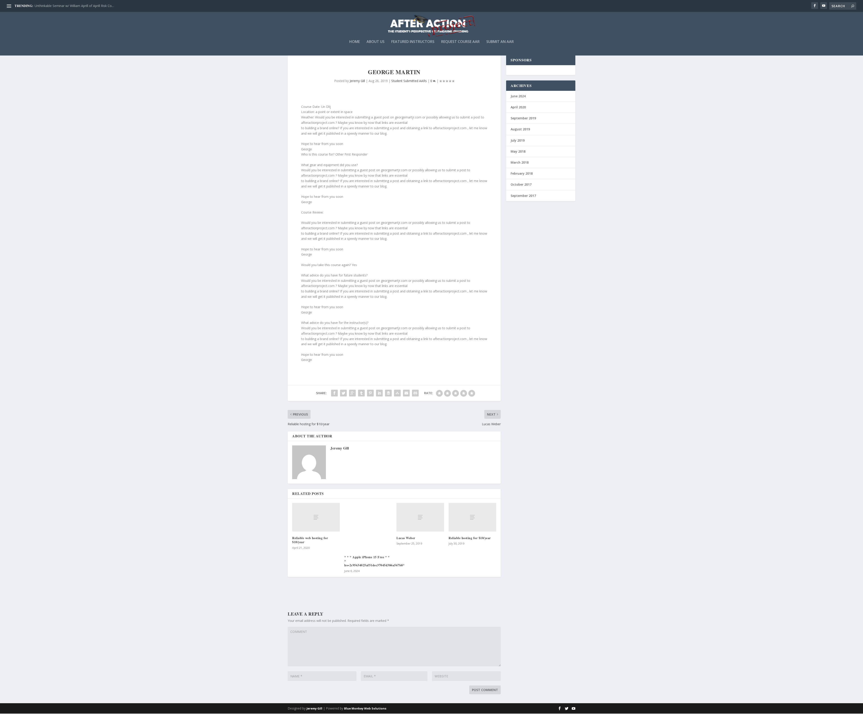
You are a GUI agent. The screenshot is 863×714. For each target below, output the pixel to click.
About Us (376, 42)
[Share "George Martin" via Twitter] (343, 393)
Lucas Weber (405, 538)
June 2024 (518, 96)
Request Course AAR (460, 42)
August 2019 (520, 129)
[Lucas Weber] (420, 517)
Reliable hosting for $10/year (470, 538)
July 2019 (518, 140)
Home (354, 42)
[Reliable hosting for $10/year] (472, 517)
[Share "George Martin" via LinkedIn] (379, 393)
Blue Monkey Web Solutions (365, 708)
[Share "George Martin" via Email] (406, 393)
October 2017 (521, 184)
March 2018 (520, 162)
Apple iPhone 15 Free (368, 557)
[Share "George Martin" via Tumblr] (361, 393)
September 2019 (523, 118)
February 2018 (522, 173)
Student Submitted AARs (409, 81)
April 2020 (518, 107)
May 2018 (518, 151)
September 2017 (523, 196)
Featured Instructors (412, 42)
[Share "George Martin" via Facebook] (334, 393)
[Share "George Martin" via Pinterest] (370, 393)
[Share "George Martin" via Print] (415, 393)
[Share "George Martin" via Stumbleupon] (397, 393)
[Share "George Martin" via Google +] (352, 393)
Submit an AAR (500, 42)
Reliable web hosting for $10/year (310, 540)
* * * (348, 557)
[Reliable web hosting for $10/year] (316, 517)
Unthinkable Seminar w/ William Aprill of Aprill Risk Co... (74, 6)
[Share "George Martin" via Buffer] (388, 393)
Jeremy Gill (357, 81)
